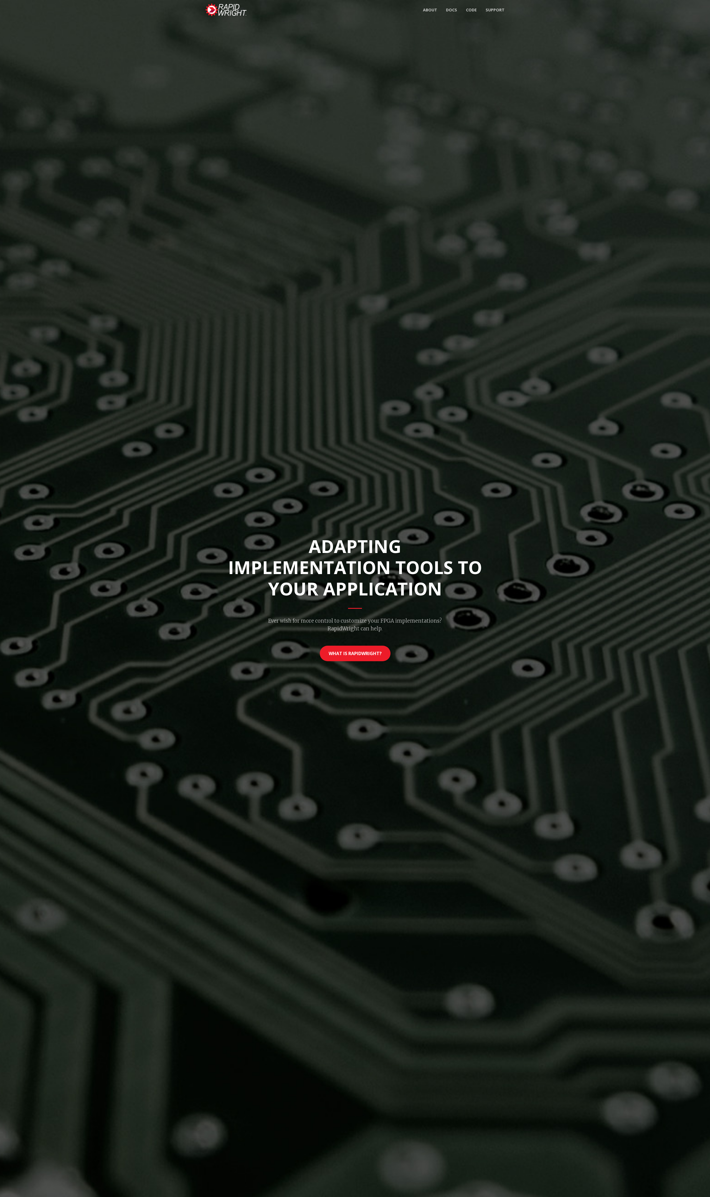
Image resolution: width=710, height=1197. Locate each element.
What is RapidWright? (355, 653)
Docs (451, 9)
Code (471, 9)
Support (495, 9)
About (430, 9)
